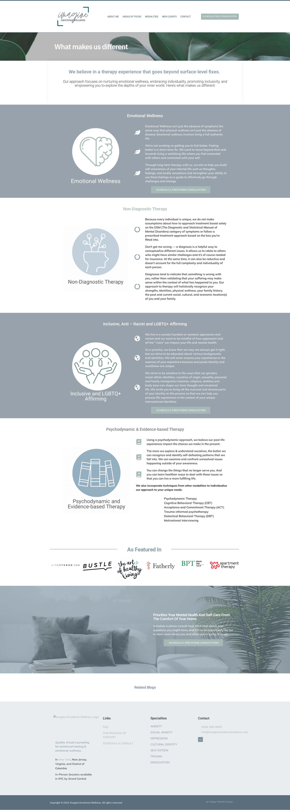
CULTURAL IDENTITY (163, 744)
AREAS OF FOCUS (131, 16)
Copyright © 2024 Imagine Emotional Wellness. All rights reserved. (86, 802)
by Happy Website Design (219, 801)
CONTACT (185, 16)
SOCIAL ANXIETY (161, 732)
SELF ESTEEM (159, 750)
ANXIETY (156, 726)
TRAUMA (156, 756)
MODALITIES (151, 16)
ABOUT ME (113, 16)
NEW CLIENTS (169, 16)
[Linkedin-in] (200, 739)
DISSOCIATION (159, 762)
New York (64, 759)
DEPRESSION (159, 738)
